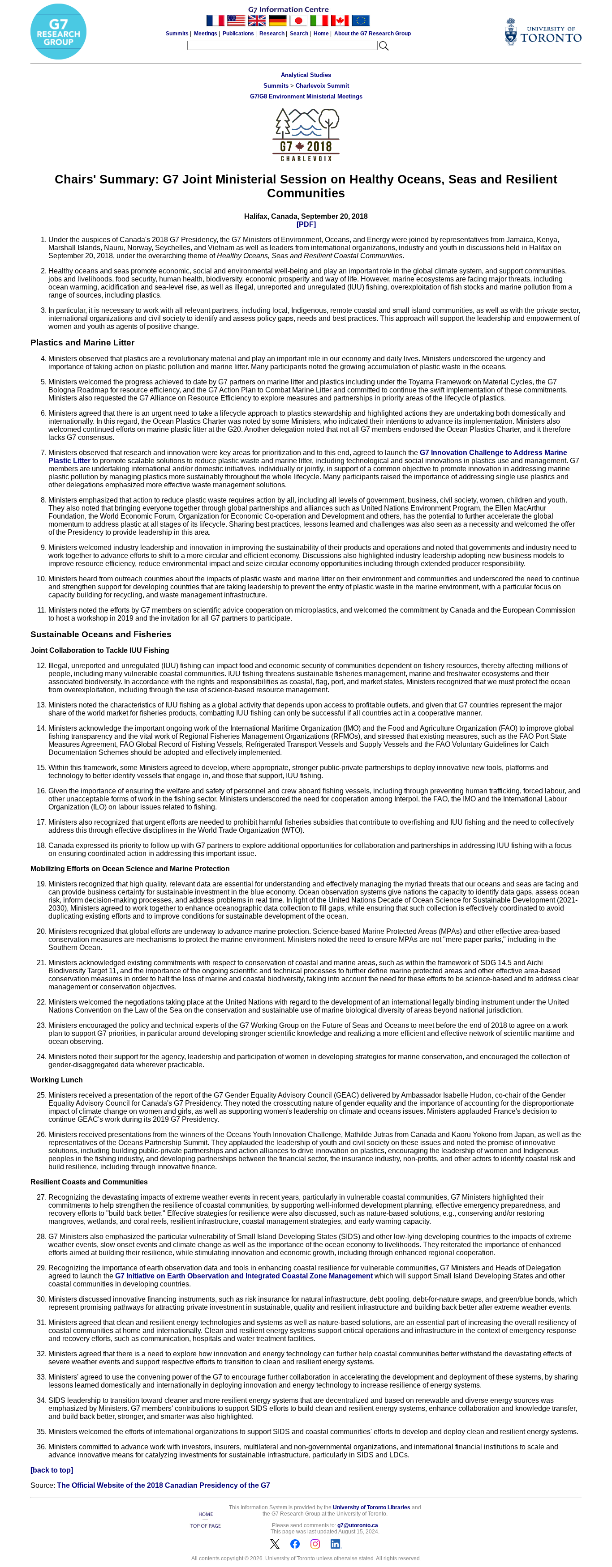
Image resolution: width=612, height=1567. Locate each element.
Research (271, 33)
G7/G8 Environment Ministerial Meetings (306, 96)
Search (299, 33)
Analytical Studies (306, 75)
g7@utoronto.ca (357, 1525)
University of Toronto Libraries (371, 1507)
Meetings (205, 33)
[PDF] (306, 224)
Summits (177, 33)
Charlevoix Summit (322, 85)
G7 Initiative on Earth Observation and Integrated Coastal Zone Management (244, 1276)
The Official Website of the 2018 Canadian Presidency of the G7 (163, 1485)
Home (321, 33)
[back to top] (51, 1470)
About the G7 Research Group (372, 33)
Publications (238, 33)
